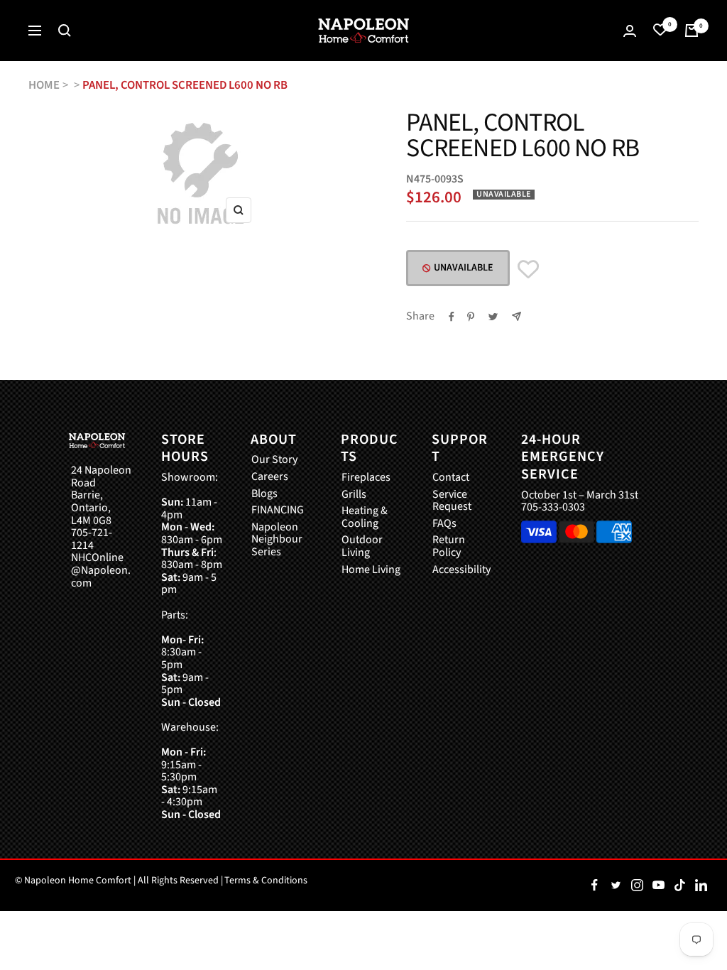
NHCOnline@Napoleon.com (101, 570)
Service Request (451, 501)
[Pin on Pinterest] (470, 317)
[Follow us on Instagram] (636, 885)
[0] (660, 30)
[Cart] (691, 30)
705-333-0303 (553, 507)
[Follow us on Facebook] (594, 885)
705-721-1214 (91, 539)
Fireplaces (365, 478)
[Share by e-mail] (516, 316)
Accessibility (461, 570)
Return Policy (448, 546)
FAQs (444, 524)
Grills (353, 495)
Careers (269, 477)
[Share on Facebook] (451, 317)
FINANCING (277, 510)
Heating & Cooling (364, 517)
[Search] (64, 30)
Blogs (264, 494)
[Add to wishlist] (528, 269)
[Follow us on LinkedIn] (700, 885)
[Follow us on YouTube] (658, 885)
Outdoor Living (362, 546)
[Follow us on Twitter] (615, 885)
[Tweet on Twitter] (493, 317)
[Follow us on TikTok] (679, 885)
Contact (450, 478)
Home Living (370, 570)
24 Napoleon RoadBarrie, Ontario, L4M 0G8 (101, 495)
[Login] (629, 31)
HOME (44, 85)
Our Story (274, 460)
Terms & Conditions (265, 880)
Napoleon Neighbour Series (276, 540)
